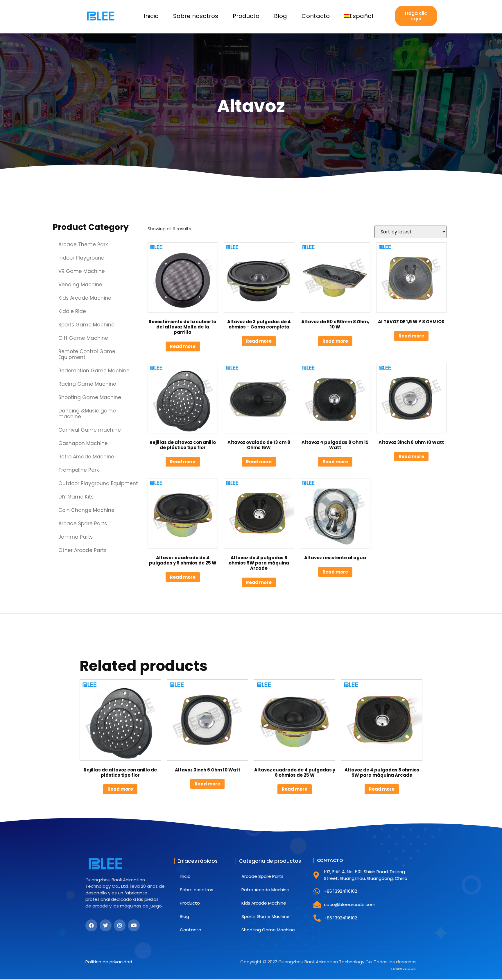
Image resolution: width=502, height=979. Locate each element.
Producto (246, 16)
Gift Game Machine (83, 338)
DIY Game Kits (76, 496)
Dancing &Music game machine (87, 413)
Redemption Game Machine (94, 370)
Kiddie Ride (72, 311)
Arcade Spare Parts (82, 523)
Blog (280, 16)
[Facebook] (91, 925)
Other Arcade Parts (82, 550)
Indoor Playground (81, 257)
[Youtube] (134, 925)
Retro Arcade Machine (86, 456)
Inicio (151, 16)
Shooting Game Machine (89, 397)
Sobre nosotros (195, 16)
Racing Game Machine (87, 383)
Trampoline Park (78, 470)
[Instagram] (120, 925)
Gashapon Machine (83, 443)
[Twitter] (106, 925)
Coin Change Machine (86, 510)
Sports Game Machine (86, 324)
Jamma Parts (75, 536)
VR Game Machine (81, 271)
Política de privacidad (108, 962)
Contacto (316, 16)
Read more (183, 346)
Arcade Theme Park (83, 244)
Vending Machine (80, 284)
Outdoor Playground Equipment (98, 483)
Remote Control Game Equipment (86, 354)
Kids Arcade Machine (84, 297)
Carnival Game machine (89, 429)
